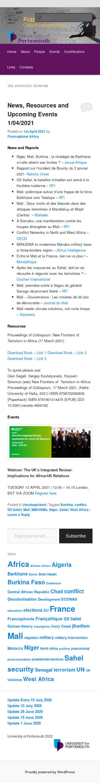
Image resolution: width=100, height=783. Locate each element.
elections (32, 610)
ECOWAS (69, 599)
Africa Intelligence (71, 250)
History (27, 626)
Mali (26, 509)
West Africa (79, 509)
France (62, 608)
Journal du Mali (56, 302)
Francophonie (21, 618)
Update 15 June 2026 (25, 717)
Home (11, 51)
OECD (22, 238)
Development (49, 599)
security (21, 669)
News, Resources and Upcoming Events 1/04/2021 (38, 114)
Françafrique (49, 618)
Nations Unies (38, 173)
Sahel (63, 509)
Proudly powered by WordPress (50, 771)
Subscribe (76, 536)
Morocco (15, 648)
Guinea (14, 626)
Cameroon (53, 583)
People (39, 51)
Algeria (62, 564)
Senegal (43, 669)
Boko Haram (48, 574)
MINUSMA (39, 509)
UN (80, 669)
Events (54, 51)
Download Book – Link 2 (67, 352)
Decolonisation (22, 599)
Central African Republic (28, 591)
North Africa (49, 648)
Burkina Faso (26, 582)
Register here (45, 493)
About (25, 51)
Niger (53, 509)
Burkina (67, 504)
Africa (18, 563)
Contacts (26, 67)
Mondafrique (26, 261)
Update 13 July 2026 (25, 705)
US (88, 670)
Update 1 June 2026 (24, 723)
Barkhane (18, 573)
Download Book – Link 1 (27, 352)
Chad (57, 591)
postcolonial (80, 648)
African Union (40, 566)
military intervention (71, 637)
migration (31, 637)
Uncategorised (34, 504)
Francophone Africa (23, 136)
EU (46, 610)
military (46, 637)
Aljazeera (27, 314)
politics (64, 648)
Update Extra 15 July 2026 (30, 699)
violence (15, 679)
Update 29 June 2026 (25, 711)
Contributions (74, 51)
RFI (52, 185)
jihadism (81, 626)
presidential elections (47, 659)
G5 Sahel (15, 509)
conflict (80, 504)
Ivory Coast (61, 626)
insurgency (42, 626)
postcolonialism (19, 659)
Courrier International (33, 279)
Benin (33, 574)
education (15, 610)
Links (11, 67)
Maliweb (41, 215)
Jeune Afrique (75, 162)
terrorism (64, 669)
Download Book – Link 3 (27, 358)
